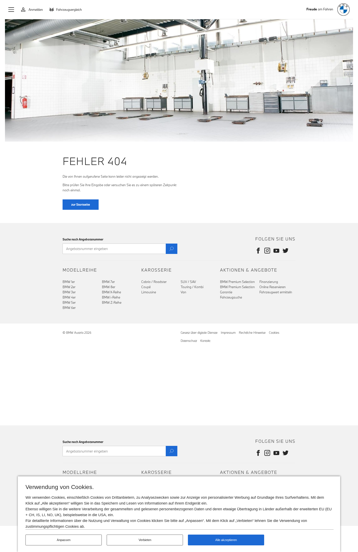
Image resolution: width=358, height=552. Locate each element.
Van (183, 292)
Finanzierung (268, 282)
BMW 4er (69, 297)
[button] (11, 9)
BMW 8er (108, 287)
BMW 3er (69, 292)
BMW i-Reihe (111, 297)
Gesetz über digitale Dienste (199, 333)
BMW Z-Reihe (111, 302)
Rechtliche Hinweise (252, 333)
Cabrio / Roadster (154, 282)
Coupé (146, 287)
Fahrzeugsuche (231, 297)
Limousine (148, 292)
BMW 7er (108, 282)
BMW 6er (69, 308)
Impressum (228, 333)
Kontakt (205, 341)
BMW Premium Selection (237, 282)
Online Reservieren (272, 287)
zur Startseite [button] (80, 204)
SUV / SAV (188, 282)
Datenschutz (189, 341)
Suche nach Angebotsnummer (83, 239)
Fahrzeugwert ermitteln (275, 292)
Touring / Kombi (192, 287)
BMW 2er (69, 287)
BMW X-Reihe (111, 292)
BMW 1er (69, 282)
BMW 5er (69, 302)
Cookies (274, 333)
